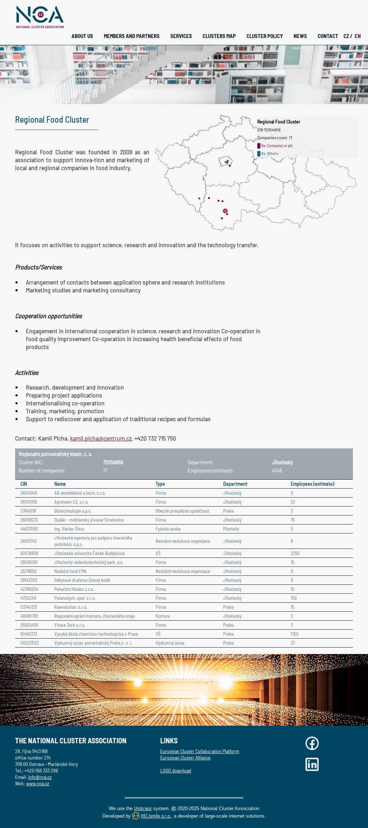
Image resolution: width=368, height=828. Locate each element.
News (300, 36)
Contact (328, 36)
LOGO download (175, 770)
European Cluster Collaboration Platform (199, 751)
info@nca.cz (40, 777)
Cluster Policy (265, 36)
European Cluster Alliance (185, 757)
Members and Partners (132, 36)
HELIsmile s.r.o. (156, 816)
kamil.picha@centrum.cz (101, 438)
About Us (82, 36)
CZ (348, 36)
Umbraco (143, 808)
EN (358, 36)
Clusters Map (219, 36)
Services (181, 36)
